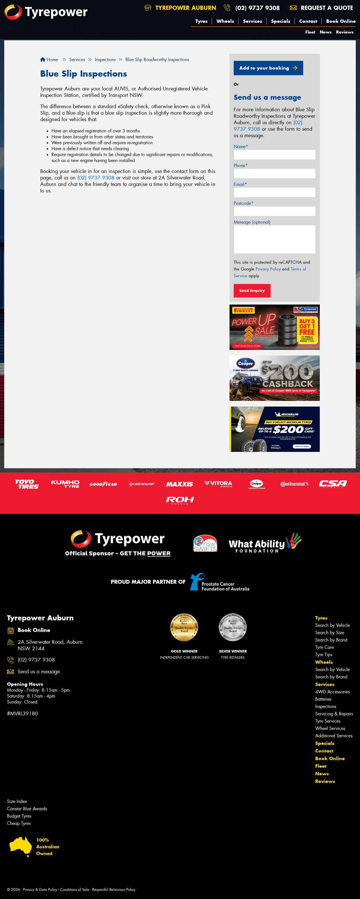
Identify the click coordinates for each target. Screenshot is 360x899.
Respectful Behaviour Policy (113, 889)
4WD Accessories (332, 692)
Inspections (325, 706)
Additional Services (333, 736)
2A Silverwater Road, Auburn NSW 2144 (50, 645)
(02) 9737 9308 (257, 7)
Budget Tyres (19, 816)
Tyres (201, 21)
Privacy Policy (268, 269)
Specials (280, 21)
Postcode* (243, 203)
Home (51, 60)
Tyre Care (324, 647)
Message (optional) (252, 222)
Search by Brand (331, 640)
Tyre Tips (323, 655)
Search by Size (329, 633)
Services (252, 21)
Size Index (17, 801)
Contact (308, 21)
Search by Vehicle (332, 625)
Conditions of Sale (74, 889)
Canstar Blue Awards (27, 809)
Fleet (310, 32)
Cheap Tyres (19, 823)
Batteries (323, 699)
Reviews (345, 32)
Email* (240, 184)
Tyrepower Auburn (185, 7)
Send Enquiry (252, 290)
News (326, 32)
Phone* (241, 165)
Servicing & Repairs (334, 714)
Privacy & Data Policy (40, 889)
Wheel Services (330, 728)
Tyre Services (327, 721)
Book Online (341, 21)
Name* (241, 147)
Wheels (225, 21)
